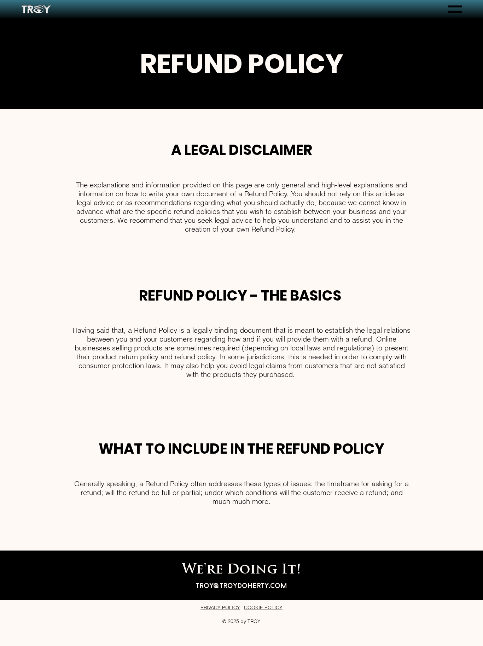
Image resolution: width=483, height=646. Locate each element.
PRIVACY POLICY (220, 607)
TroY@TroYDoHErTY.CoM (241, 586)
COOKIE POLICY (263, 607)
